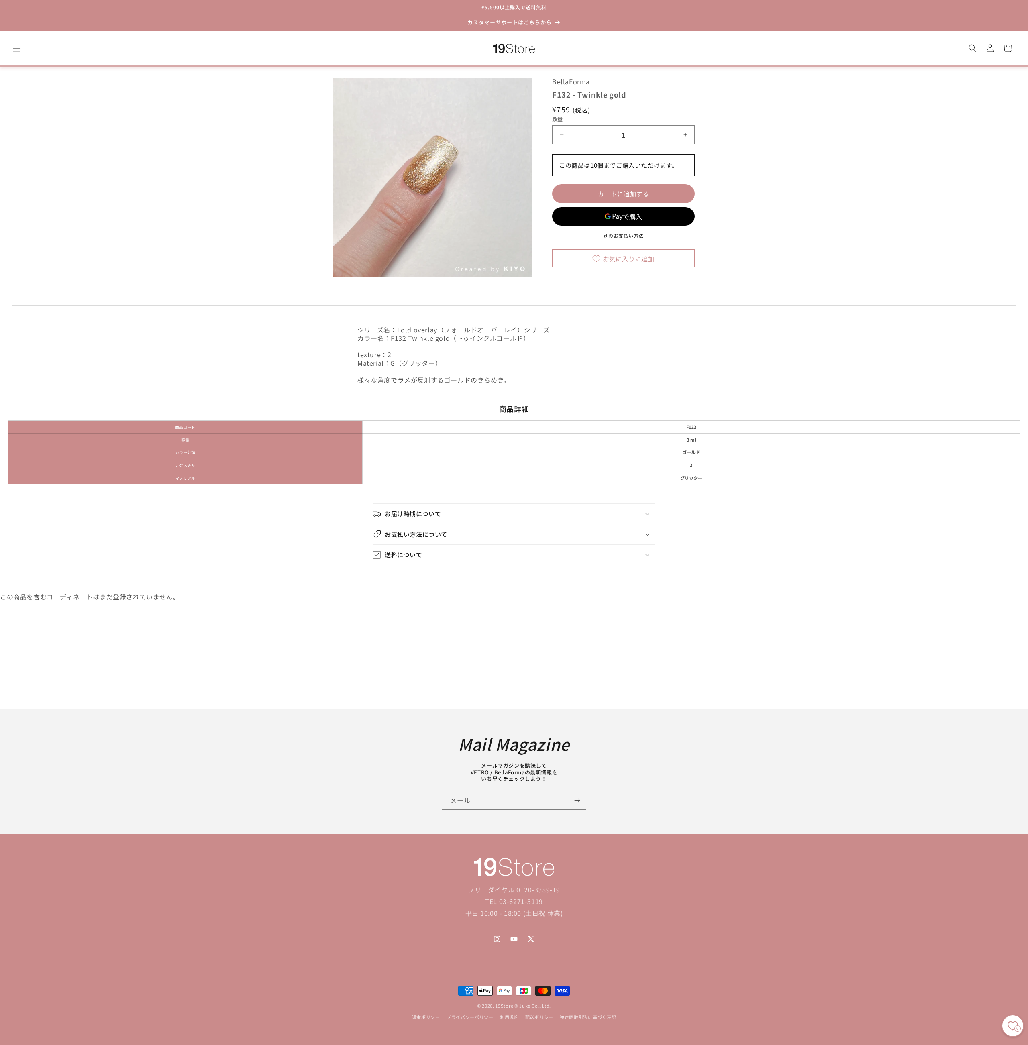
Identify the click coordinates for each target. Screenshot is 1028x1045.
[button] (17, 48)
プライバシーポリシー (470, 1017)
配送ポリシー (539, 1017)
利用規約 (509, 1017)
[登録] (577, 800)
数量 (557, 119)
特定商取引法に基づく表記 (588, 1017)
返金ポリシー (426, 1017)
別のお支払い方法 (624, 235)
